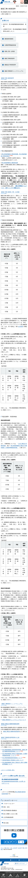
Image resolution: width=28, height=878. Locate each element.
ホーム (2, 848)
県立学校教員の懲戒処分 (10, 810)
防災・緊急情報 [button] (22, 3)
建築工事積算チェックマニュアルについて (14, 719)
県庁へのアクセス (21, 863)
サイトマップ (14, 860)
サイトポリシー (23, 860)
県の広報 (6, 823)
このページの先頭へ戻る (7, 770)
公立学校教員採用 (8, 817)
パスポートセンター (9, 803)
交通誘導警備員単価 (10, 45)
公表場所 (20, 326)
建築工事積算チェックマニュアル (14, 71)
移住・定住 (6, 807)
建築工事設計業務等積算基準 (10, 724)
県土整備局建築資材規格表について (12, 757)
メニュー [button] (26, 2)
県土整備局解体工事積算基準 (10, 162)
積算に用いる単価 (10, 51)
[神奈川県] (4, 863)
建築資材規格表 (9, 38)
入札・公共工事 (13, 848)
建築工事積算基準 (10, 58)
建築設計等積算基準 (10, 64)
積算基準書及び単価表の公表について (12, 760)
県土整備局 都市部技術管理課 (10, 779)
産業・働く (7, 848)
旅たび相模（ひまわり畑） (10, 814)
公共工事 (20, 848)
